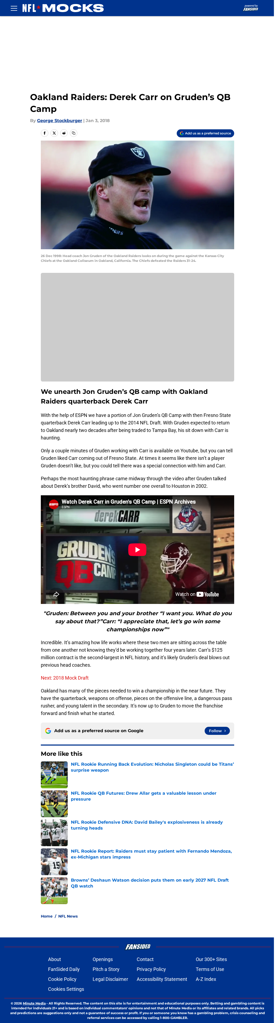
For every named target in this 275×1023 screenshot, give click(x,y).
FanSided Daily (64, 969)
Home (47, 916)
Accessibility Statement (162, 979)
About (54, 959)
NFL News (68, 916)
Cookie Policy (62, 979)
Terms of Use (210, 969)
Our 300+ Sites (211, 959)
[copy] (73, 133)
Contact (145, 959)
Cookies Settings (66, 989)
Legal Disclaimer (110, 979)
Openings (103, 959)
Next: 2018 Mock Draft (65, 678)
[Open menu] (14, 8)
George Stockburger (59, 120)
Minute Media (34, 1003)
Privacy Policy (151, 969)
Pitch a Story (106, 969)
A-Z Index (206, 979)
